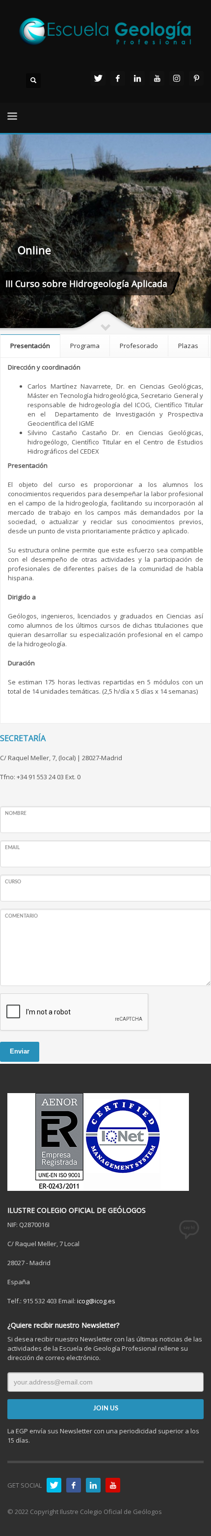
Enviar (19, 1051)
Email (12, 847)
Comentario (21, 916)
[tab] (30, 345)
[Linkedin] (137, 78)
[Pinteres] (196, 78)
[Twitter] (98, 78)
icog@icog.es (96, 1300)
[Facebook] (117, 78)
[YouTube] (157, 78)
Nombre (15, 813)
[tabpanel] (105, 233)
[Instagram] (176, 78)
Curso (13, 881)
